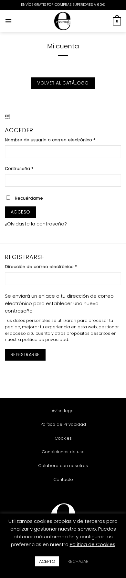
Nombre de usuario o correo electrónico (62, 140)
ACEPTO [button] (47, 561)
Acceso (20, 212)
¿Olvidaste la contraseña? (36, 224)
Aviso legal (63, 411)
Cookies (63, 438)
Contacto (63, 479)
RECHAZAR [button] (78, 561)
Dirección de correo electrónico (52, 267)
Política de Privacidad (63, 424)
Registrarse (25, 354)
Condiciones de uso (63, 452)
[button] (8, 21)
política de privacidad (45, 339)
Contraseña (31, 168)
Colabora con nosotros (63, 466)
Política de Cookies (92, 544)
